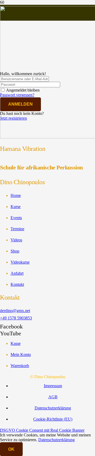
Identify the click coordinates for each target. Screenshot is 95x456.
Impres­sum (53, 385)
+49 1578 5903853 (16, 318)
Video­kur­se (20, 262)
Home (16, 195)
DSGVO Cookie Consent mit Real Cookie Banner (42, 430)
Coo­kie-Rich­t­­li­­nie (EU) (52, 419)
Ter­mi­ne (17, 229)
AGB (53, 397)
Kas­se (16, 343)
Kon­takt (17, 284)
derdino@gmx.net (15, 310)
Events (16, 217)
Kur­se (16, 206)
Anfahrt (17, 273)
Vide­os (16, 240)
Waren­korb (20, 365)
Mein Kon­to (21, 354)
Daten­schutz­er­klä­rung (53, 408)
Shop (15, 251)
